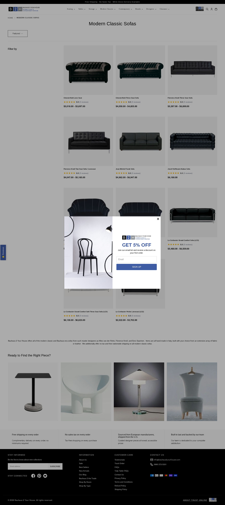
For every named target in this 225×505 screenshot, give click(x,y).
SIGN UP (136, 267)
